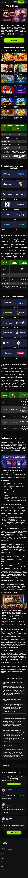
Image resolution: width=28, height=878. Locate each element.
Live (10, 50)
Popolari (3, 50)
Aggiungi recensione (14, 784)
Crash (16, 50)
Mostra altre (14, 832)
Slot (23, 50)
